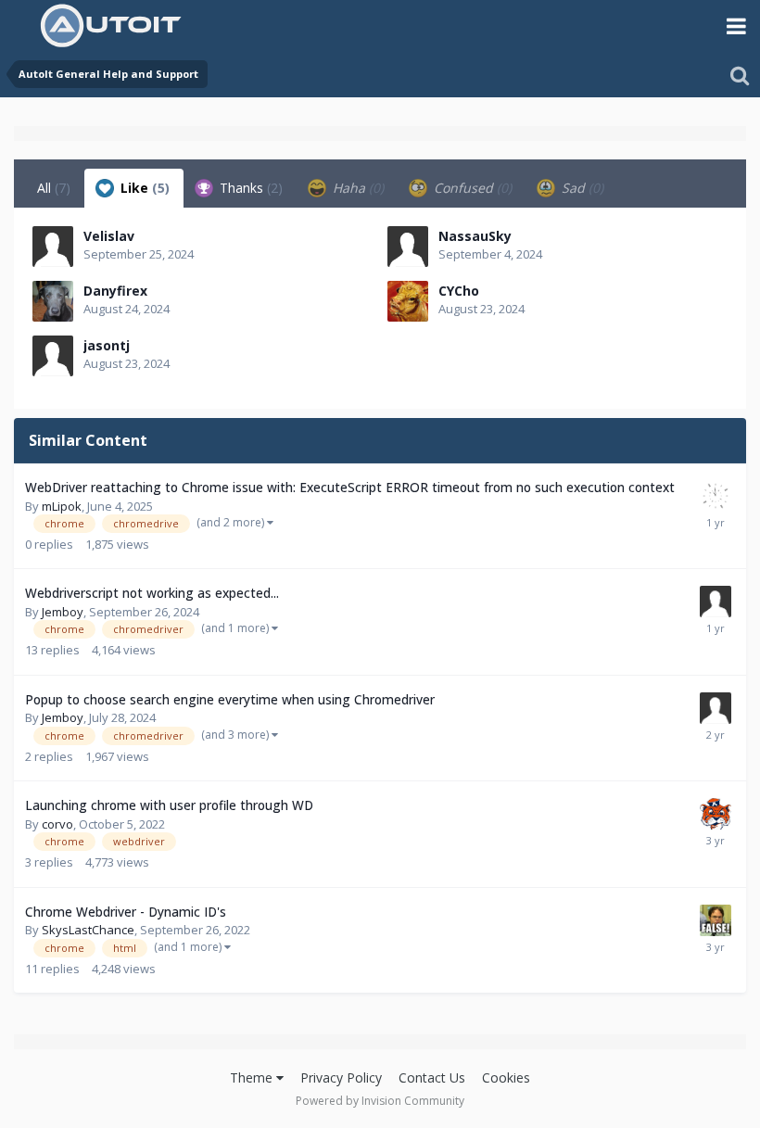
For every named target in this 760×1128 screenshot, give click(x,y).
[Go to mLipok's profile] (715, 496)
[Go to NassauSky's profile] (407, 246)
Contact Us (432, 1077)
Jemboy (62, 611)
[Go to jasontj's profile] (52, 356)
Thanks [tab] (249, 187)
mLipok (62, 506)
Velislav (108, 236)
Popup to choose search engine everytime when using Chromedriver (230, 699)
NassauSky (475, 236)
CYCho (458, 290)
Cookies (506, 1077)
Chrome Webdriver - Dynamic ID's (125, 911)
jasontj (106, 345)
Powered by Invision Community (380, 1101)
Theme (253, 1077)
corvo (57, 824)
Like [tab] (143, 187)
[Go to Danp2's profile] (715, 814)
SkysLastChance (88, 929)
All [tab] (53, 187)
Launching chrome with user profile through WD (169, 805)
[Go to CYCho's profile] (407, 301)
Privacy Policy (341, 1077)
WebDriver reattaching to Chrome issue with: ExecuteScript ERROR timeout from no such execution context (350, 487)
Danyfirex (115, 290)
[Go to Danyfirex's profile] (52, 301)
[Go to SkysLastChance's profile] (715, 920)
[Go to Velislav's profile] (52, 246)
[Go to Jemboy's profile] (715, 601)
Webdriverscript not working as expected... (152, 593)
